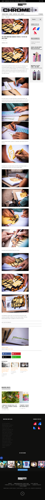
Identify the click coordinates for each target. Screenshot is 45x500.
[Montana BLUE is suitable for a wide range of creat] (41, 464)
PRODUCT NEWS (5, 14)
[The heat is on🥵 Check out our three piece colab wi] (26, 464)
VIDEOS (10, 14)
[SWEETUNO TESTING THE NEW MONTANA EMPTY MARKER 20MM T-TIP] (6, 365)
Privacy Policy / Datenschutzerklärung (17, 484)
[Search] (39, 1)
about (10, 483)
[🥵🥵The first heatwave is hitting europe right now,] (33, 464)
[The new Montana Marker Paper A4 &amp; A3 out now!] (15, 365)
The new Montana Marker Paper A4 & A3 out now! (14, 369)
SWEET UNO (10, 349)
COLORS (22, 14)
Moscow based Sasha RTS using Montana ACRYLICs (24, 369)
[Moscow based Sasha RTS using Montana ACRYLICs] (24, 365)
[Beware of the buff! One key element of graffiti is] (11, 464)
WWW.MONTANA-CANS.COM (21, 483)
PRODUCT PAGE (5, 347)
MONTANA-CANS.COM (9, 1)
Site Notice (16, 1)
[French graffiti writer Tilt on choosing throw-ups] (18, 464)
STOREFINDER (23, 1)
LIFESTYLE (15, 14)
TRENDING (41, 14)
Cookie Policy (37, 484)
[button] (6, 353)
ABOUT (3, 1)
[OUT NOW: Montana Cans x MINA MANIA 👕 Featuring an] (3, 464)
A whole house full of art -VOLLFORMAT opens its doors (9, 407)
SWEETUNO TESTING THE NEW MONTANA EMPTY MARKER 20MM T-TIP (5, 370)
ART (19, 14)
